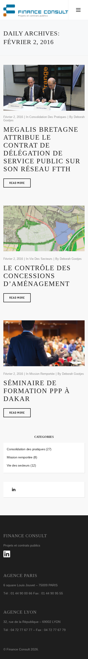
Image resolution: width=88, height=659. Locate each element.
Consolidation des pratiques (47, 117)
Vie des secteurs (40, 258)
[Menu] (78, 10)
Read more (17, 183)
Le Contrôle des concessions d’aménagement (37, 275)
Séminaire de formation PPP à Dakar (36, 390)
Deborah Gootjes (71, 258)
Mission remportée (42, 373)
